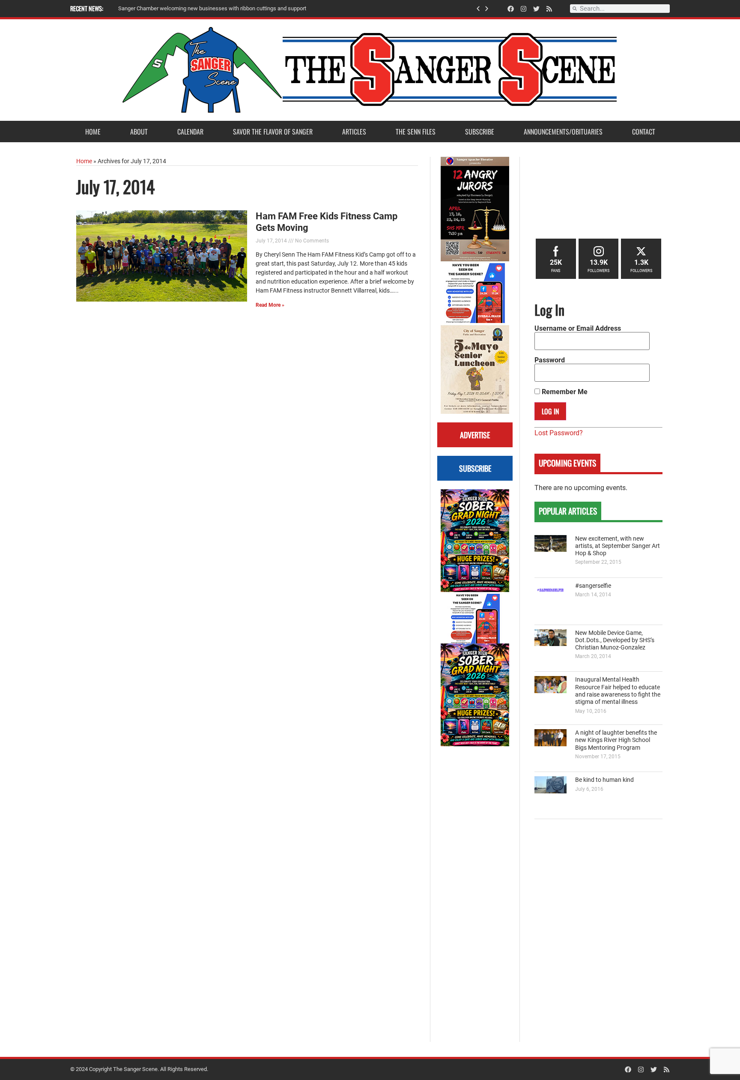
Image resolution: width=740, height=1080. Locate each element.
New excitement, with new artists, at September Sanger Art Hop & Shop (617, 546)
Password (549, 360)
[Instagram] (523, 9)
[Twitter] (536, 9)
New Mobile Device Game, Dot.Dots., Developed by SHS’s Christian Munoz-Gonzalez (614, 640)
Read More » (270, 305)
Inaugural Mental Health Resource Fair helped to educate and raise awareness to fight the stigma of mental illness (617, 691)
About (139, 131)
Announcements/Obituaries (563, 131)
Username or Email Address (577, 328)
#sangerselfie (593, 585)
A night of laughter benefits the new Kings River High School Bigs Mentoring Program (616, 740)
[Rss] (549, 9)
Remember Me (564, 392)
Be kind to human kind (604, 780)
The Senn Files (416, 131)
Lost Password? (558, 433)
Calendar (190, 131)
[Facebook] (510, 9)
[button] (478, 9)
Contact (643, 131)
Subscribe (479, 131)
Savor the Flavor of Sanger (273, 131)
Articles (354, 131)
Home (93, 131)
